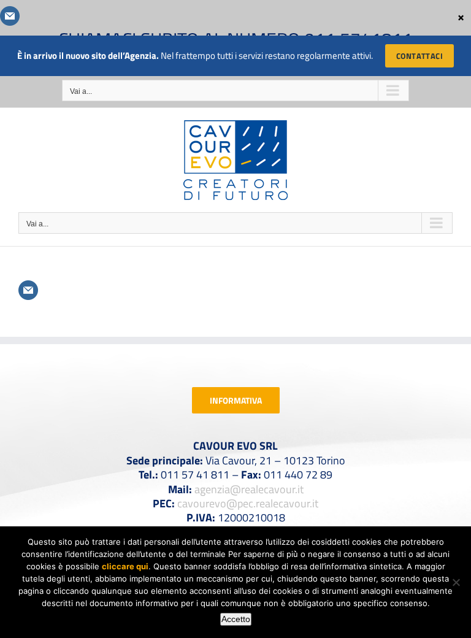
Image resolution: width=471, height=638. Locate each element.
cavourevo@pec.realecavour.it (247, 503)
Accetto (235, 619)
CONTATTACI (419, 56)
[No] (456, 582)
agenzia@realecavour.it (249, 489)
